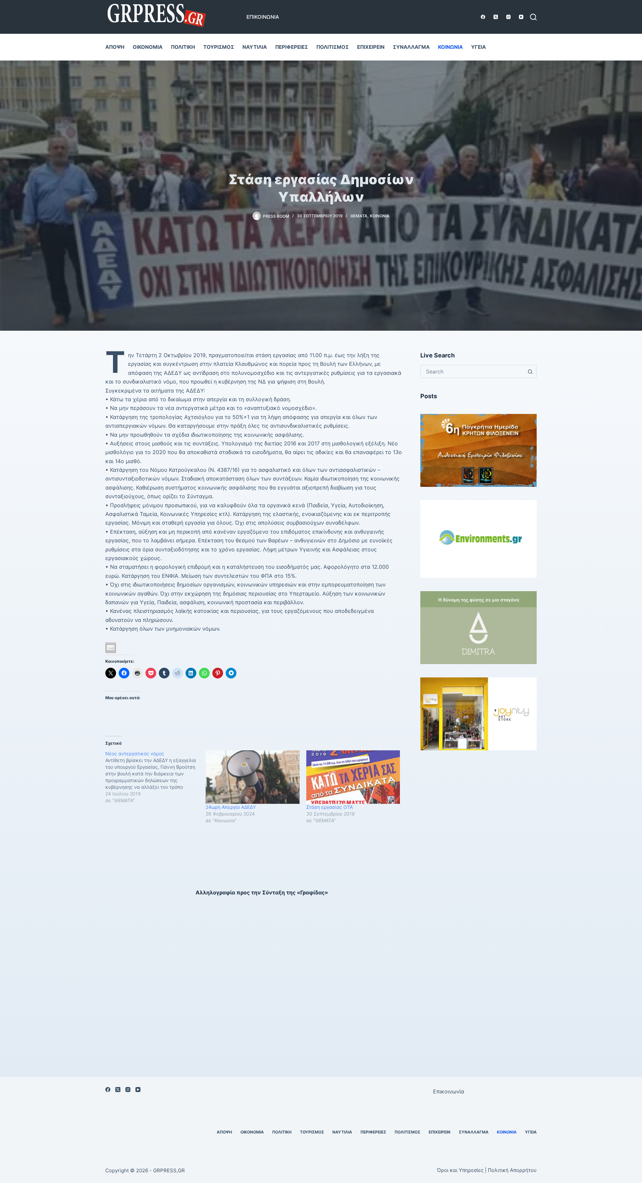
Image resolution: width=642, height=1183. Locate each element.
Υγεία (478, 47)
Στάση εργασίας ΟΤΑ (329, 807)
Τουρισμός (218, 47)
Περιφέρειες (291, 47)
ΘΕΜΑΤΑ (358, 215)
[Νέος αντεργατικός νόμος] (155, 777)
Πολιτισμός (332, 47)
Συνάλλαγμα (411, 47)
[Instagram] (508, 17)
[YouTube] (521, 17)
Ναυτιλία (254, 47)
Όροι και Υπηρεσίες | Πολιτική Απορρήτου (487, 1170)
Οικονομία (148, 47)
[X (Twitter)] (496, 17)
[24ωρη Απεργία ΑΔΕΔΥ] (252, 777)
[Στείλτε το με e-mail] (110, 647)
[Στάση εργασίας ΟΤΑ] (353, 777)
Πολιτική (183, 47)
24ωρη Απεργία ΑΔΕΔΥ (231, 807)
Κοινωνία (450, 47)
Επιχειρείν (371, 47)
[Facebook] (483, 17)
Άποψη (114, 47)
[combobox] (472, 371)
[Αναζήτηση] (533, 17)
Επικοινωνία (262, 17)
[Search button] (530, 371)
